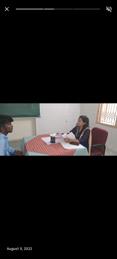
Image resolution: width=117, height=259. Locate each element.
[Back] (7, 9)
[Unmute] (109, 9)
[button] (16, 130)
